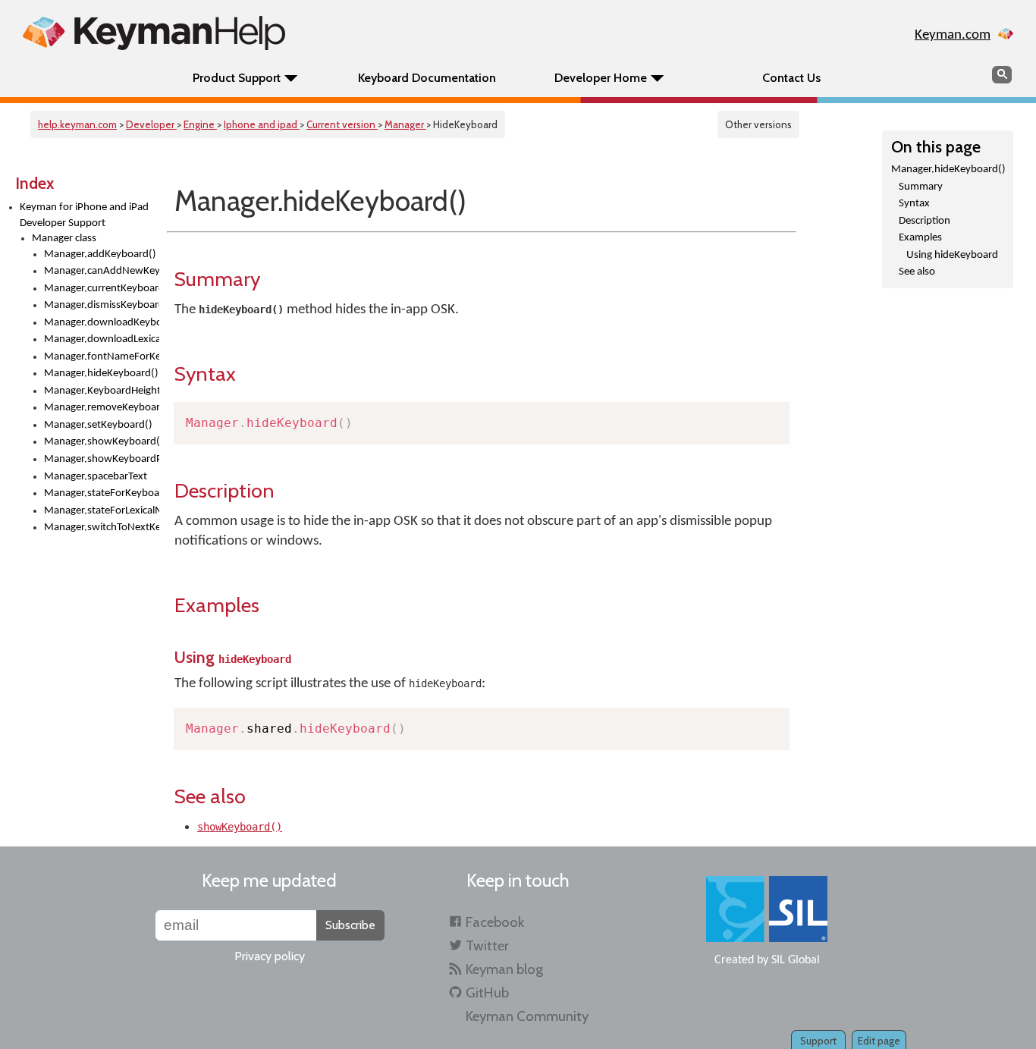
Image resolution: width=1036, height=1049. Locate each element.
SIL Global (795, 960)
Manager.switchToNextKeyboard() (101, 527)
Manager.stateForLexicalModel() (101, 511)
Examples (920, 237)
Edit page (879, 1041)
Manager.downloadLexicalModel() (101, 339)
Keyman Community (527, 1016)
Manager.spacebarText (95, 476)
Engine (200, 124)
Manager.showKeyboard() (101, 442)
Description (924, 221)
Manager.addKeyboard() (100, 254)
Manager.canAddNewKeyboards (101, 271)
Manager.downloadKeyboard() (101, 322)
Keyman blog (504, 969)
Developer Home (600, 78)
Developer (151, 124)
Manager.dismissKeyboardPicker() (101, 305)
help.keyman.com (77, 124)
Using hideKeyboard (952, 255)
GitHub (487, 992)
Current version (342, 124)
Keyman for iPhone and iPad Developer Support (84, 215)
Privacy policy (269, 956)
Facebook (495, 922)
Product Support (237, 78)
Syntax (914, 203)
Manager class (64, 238)
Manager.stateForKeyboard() (101, 493)
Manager (405, 124)
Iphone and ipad (262, 124)
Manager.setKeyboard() (98, 425)
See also (917, 272)
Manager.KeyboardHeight (101, 391)
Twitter (487, 945)
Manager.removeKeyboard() (101, 407)
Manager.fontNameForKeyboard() (101, 357)
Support (818, 1041)
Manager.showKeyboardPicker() (101, 459)
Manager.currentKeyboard (101, 288)
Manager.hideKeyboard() (101, 373)
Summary (921, 187)
